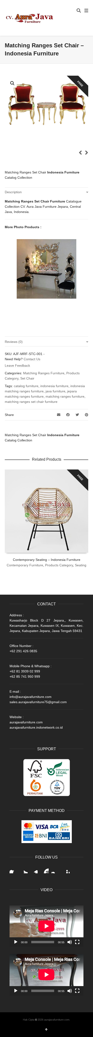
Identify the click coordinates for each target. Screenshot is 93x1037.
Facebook (13, 869)
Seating (80, 565)
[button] (12, 83)
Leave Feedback (17, 365)
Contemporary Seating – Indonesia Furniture (46, 560)
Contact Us (32, 359)
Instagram (55, 869)
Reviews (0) (14, 342)
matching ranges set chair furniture (31, 402)
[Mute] (69, 942)
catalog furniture (26, 386)
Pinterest (66, 869)
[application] (46, 926)
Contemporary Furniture (25, 565)
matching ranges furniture (65, 396)
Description (13, 192)
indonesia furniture (54, 386)
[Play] (15, 942)
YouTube (45, 869)
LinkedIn (34, 869)
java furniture (55, 391)
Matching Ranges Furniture (43, 373)
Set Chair (27, 378)
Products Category (59, 565)
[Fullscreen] (77, 942)
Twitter (24, 869)
